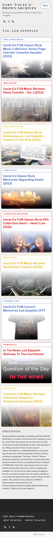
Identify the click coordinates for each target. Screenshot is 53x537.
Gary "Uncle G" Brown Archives (19, 6)
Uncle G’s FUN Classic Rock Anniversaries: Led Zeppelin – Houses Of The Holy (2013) (24, 136)
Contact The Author (35, 520)
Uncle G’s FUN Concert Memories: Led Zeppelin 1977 (24, 308)
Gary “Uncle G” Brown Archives (18, 516)
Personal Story (11, 301)
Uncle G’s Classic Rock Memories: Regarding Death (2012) (23, 179)
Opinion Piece (10, 170)
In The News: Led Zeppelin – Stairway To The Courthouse (23, 352)
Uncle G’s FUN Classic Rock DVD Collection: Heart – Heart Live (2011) (26, 223)
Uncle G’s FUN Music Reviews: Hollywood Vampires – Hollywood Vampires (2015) (24, 397)
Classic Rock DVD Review (16, 214)
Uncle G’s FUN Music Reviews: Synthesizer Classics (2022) (24, 265)
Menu (45, 5)
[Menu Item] (9, 21)
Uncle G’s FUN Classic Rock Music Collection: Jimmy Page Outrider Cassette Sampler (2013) (24, 50)
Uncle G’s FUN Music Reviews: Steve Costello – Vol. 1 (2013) (24, 90)
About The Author (12, 520)
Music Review (10, 83)
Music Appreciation (13, 39)
